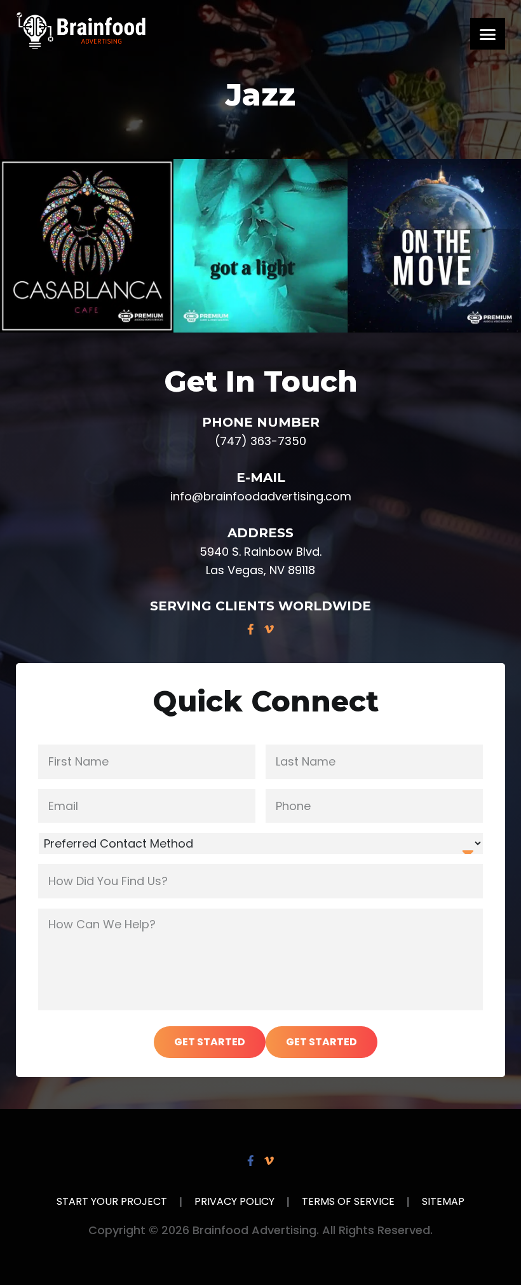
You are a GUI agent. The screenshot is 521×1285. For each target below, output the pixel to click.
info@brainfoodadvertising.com (260, 496)
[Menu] (487, 34)
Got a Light (261, 246)
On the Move (434, 246)
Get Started (209, 1041)
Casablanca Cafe (87, 246)
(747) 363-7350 (260, 441)
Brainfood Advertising (81, 30)
